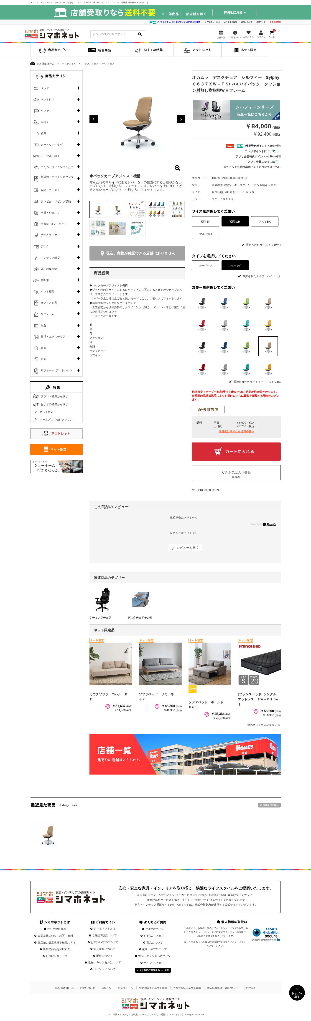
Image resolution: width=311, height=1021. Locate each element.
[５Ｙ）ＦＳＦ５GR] (246, 346)
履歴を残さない (269, 805)
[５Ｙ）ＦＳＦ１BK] (202, 346)
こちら (277, 167)
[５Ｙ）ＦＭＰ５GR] (246, 302)
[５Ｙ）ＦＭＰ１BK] (202, 302)
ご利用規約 (250, 987)
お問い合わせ (246, 22)
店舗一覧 (107, 987)
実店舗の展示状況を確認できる (57, 942)
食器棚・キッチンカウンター (57, 178)
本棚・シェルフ (50, 212)
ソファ (45, 110)
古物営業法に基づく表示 (187, 987)
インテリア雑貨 (50, 257)
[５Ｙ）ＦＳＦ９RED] (202, 368)
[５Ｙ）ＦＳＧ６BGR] (246, 368)
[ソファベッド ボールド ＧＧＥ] (210, 664)
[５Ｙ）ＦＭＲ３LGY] (224, 324)
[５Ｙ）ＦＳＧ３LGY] (224, 368)
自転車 (45, 280)
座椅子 (45, 122)
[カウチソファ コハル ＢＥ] (110, 664)
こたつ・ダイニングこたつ (57, 167)
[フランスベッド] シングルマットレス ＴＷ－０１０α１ (258, 699)
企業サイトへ (125, 987)
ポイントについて (104, 969)
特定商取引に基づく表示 (153, 987)
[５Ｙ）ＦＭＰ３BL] (224, 302)
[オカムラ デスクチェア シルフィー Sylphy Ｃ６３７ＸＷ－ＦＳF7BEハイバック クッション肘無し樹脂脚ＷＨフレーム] (47, 833)
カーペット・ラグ (52, 144)
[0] (272, 33)
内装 (43, 359)
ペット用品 (47, 291)
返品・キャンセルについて (104, 962)
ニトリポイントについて (260, 151)
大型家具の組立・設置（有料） (57, 935)
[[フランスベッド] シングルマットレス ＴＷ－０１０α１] (259, 664)
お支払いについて (155, 935)
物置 (43, 325)
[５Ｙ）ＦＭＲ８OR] (268, 324)
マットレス (47, 99)
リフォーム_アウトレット (56, 370)
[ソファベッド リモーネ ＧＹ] (160, 664)
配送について (104, 955)
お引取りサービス (57, 956)
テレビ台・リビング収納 (56, 201)
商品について (154, 942)
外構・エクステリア (53, 336)
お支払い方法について (104, 942)
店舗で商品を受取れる (56, 949)
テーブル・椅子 (50, 156)
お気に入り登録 (239, 472)
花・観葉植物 (49, 269)
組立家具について (104, 949)
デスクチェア (49, 235)
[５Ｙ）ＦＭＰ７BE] (268, 302)
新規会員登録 (275, 22)
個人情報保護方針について (222, 987)
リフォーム (47, 314)
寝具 (43, 133)
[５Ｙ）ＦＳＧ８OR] (268, 368)
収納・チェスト (50, 190)
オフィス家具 (49, 302)
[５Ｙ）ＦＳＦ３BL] (224, 346)
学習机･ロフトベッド (54, 224)
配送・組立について (154, 949)
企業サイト (260, 22)
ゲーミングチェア (100, 617)
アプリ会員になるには (261, 161)
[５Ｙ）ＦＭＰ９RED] (202, 324)
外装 (43, 348)
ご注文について (154, 929)
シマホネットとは (212, 22)
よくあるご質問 (230, 22)
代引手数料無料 (56, 929)
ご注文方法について (104, 935)
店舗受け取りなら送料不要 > (236, 431)
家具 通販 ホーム (64, 987)
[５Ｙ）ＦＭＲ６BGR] (246, 324)
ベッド (45, 88)
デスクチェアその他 (140, 617)
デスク (45, 246)
